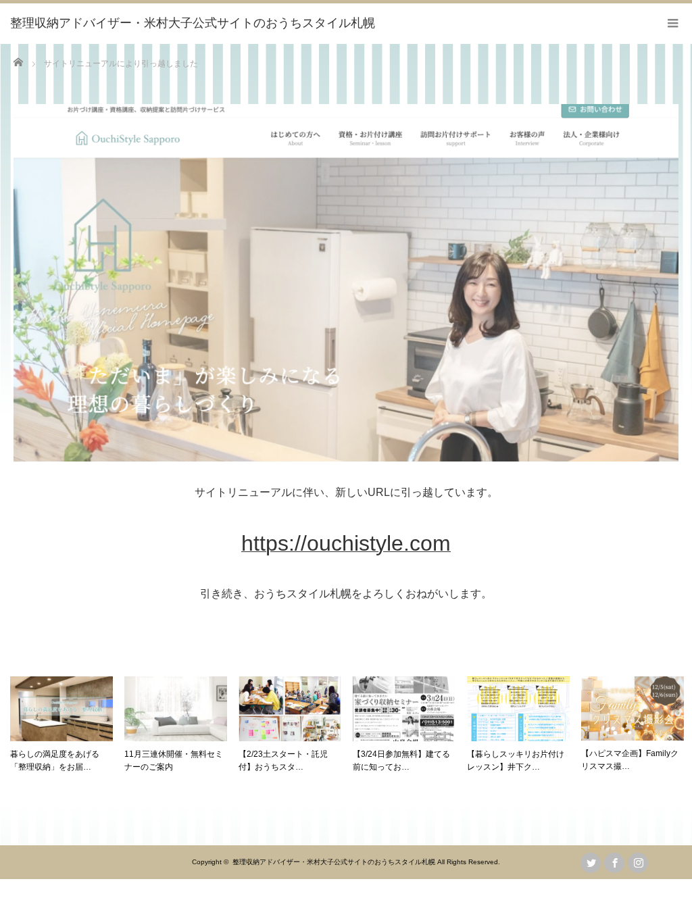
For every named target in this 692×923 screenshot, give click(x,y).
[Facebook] (614, 863)
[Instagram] (638, 863)
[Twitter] (590, 863)
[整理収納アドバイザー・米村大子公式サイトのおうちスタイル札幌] (192, 23)
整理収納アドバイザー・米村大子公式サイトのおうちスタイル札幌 (333, 862)
